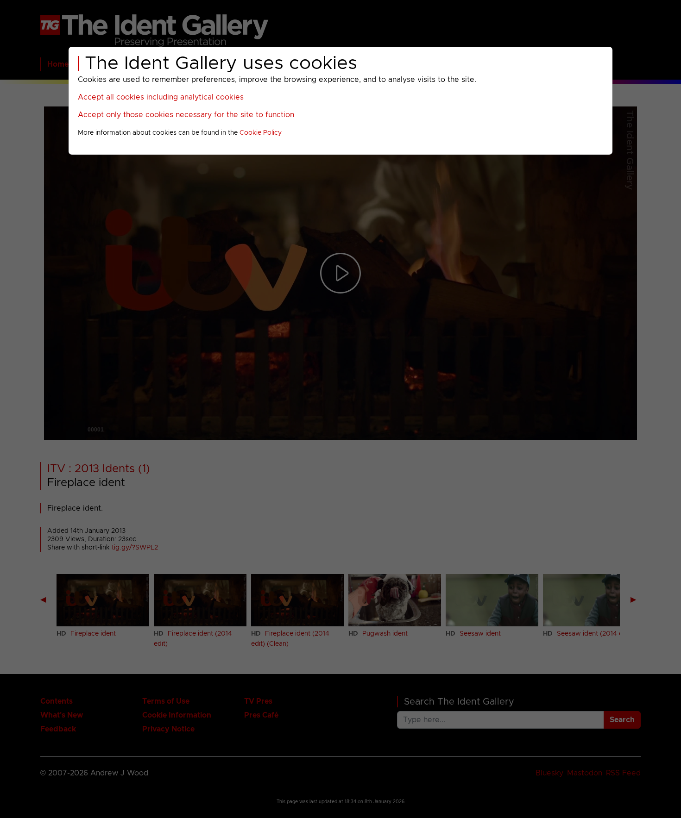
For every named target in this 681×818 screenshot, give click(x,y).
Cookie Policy (261, 133)
